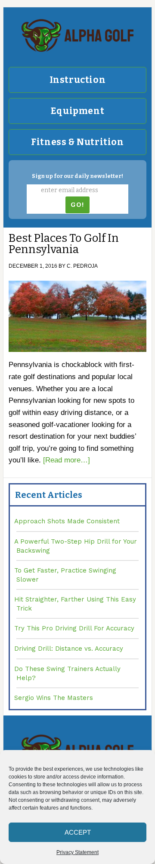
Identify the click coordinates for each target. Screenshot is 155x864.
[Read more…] (66, 460)
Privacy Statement (77, 852)
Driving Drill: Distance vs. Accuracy (68, 648)
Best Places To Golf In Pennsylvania (64, 243)
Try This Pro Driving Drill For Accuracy (74, 628)
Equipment (77, 111)
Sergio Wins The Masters (53, 698)
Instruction (78, 79)
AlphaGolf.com (77, 35)
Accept (78, 832)
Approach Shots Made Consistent (67, 521)
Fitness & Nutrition (77, 142)
